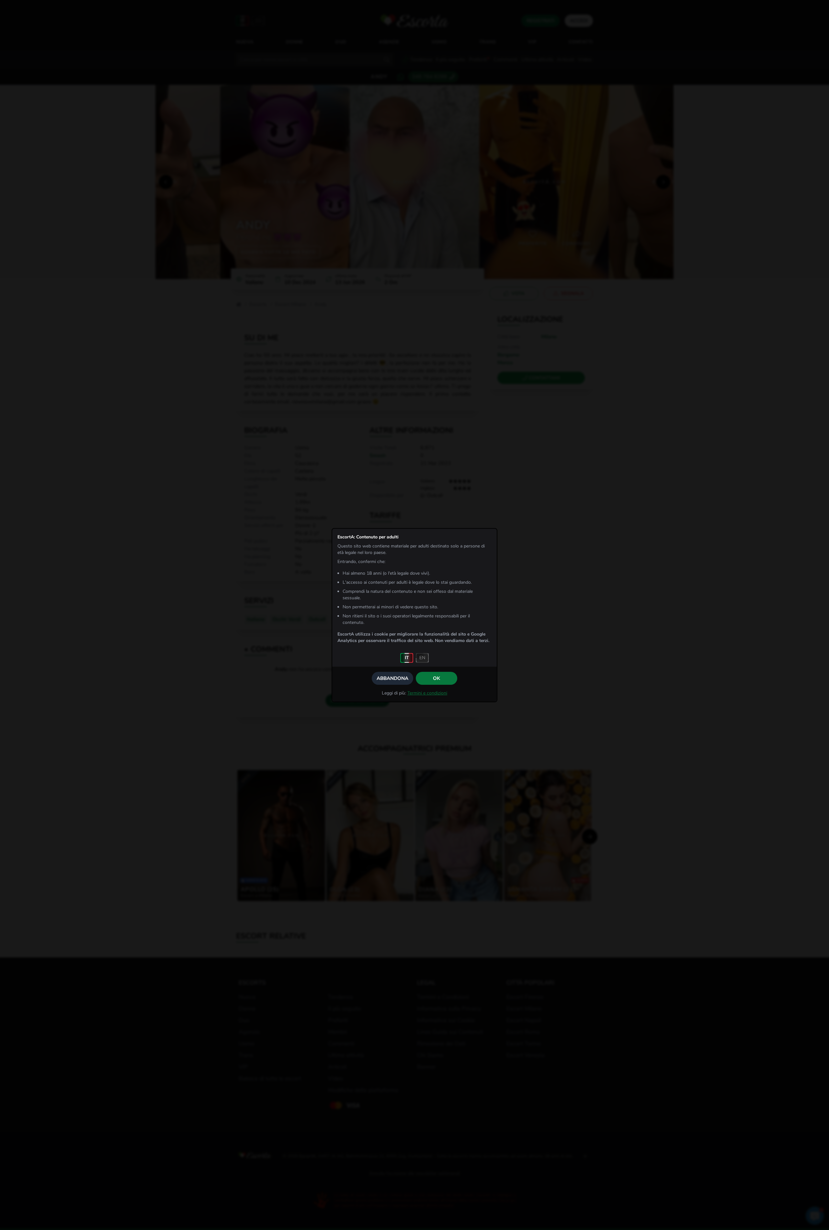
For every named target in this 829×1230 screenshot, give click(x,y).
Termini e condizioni (427, 693)
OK (436, 678)
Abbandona (392, 678)
